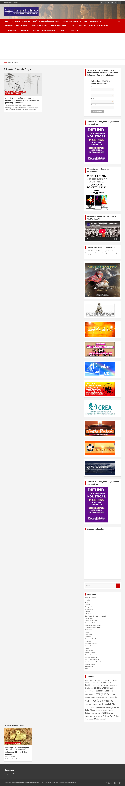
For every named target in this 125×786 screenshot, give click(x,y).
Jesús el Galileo (91, 705)
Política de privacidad (32, 783)
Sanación (88, 716)
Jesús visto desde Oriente (93, 625)
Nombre (102, 93)
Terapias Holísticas (39, 26)
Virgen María (89, 666)
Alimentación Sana (90, 598)
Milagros (87, 632)
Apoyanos (64, 30)
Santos (100, 716)
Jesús (106, 697)
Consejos (106, 685)
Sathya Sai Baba (90, 653)
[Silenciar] (114, 239)
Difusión (87, 611)
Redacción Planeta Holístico (23, 105)
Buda (114, 680)
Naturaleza (88, 634)
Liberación (87, 707)
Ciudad (102, 99)
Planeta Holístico (19, 783)
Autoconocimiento (105, 680)
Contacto (75, 30)
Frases (93, 697)
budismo (88, 683)
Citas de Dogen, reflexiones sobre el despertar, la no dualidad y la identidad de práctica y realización (22, 100)
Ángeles (87, 600)
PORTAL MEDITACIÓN (58, 26)
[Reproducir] (87, 239)
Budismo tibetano (97, 683)
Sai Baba (105, 713)
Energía (97, 688)
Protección (110, 710)
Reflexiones (89, 713)
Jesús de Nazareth (103, 700)
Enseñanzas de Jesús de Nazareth (45, 21)
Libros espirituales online (92, 627)
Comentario (94, 105)
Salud (112, 713)
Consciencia (97, 685)
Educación (88, 614)
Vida (86, 719)
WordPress (72, 783)
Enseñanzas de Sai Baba (102, 691)
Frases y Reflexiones (71, 21)
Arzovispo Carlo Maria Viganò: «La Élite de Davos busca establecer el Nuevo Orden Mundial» (17, 750)
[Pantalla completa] (117, 239)
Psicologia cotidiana (91, 643)
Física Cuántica (89, 618)
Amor (87, 680)
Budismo (8, 91)
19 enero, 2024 (9, 757)
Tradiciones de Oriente (21, 21)
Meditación (88, 630)
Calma (103, 683)
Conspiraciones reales (92, 607)
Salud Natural (89, 650)
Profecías (88, 641)
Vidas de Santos (90, 664)
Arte (86, 602)
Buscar (118, 586)
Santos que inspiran (91, 21)
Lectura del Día (106, 704)
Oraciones (88, 636)
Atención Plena (94, 680)
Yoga (86, 669)
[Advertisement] (62, 46)
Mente (92, 710)
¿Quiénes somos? (11, 30)
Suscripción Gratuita (49, 30)
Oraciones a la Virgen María (16, 26)
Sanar (95, 716)
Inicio (7, 21)
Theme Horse (51, 783)
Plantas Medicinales (78, 26)
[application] (102, 231)
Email (102, 87)
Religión (87, 648)
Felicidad (87, 697)
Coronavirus (113, 685)
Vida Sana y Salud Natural (99, 26)
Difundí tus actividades (30, 30)
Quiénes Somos (90, 646)
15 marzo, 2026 (9, 105)
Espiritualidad (89, 694)
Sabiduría (97, 713)
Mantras (93, 707)
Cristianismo (89, 609)
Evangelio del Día (105, 694)
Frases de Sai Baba (91, 620)
